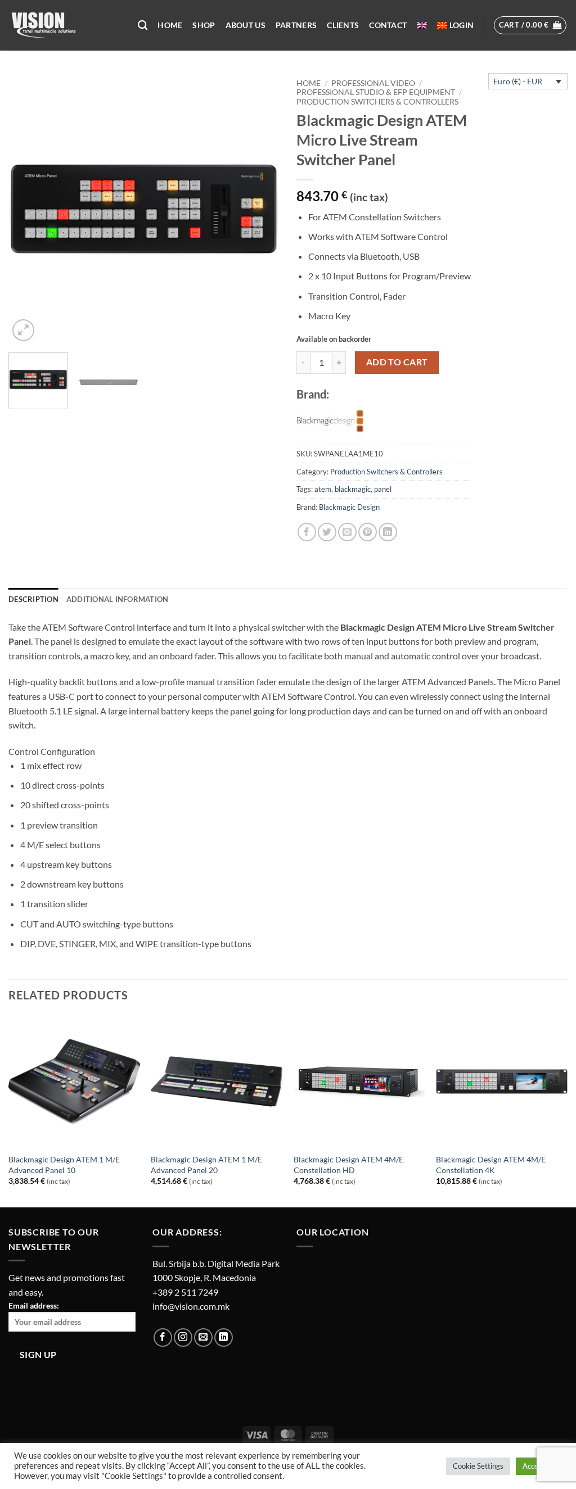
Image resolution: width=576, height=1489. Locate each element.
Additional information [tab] (117, 599)
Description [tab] (33, 599)
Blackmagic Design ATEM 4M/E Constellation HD (348, 1165)
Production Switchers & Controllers (377, 101)
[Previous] (28, 209)
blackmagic (353, 489)
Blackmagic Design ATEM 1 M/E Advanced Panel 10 (64, 1165)
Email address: (33, 1305)
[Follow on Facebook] (163, 1337)
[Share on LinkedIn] (388, 532)
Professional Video (373, 83)
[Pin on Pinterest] (367, 532)
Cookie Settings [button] (478, 1465)
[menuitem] (422, 25)
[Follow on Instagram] (183, 1337)
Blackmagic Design (349, 507)
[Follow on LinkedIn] (223, 1337)
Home (170, 25)
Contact (388, 25)
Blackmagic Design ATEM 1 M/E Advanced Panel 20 (206, 1165)
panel (383, 489)
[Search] (142, 25)
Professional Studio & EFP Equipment (375, 92)
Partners (296, 25)
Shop (203, 25)
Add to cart (397, 362)
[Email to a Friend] (347, 532)
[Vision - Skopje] (64, 25)
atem (322, 489)
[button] (461, 25)
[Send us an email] (203, 1337)
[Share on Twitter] (327, 532)
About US (246, 25)
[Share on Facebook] (307, 532)
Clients (343, 25)
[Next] (260, 209)
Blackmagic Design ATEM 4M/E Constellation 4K (491, 1165)
